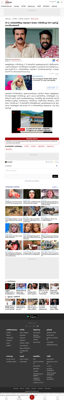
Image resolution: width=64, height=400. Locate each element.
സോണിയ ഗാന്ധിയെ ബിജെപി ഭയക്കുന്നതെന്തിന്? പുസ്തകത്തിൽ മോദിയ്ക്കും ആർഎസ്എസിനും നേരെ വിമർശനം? (44, 307)
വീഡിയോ (46, 6)
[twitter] (30, 326)
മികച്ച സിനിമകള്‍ (25, 348)
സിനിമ (23, 6)
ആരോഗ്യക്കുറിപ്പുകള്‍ (36, 336)
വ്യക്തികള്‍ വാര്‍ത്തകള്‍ (36, 379)
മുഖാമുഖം (23, 335)
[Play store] (58, 2)
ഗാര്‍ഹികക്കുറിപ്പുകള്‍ (50, 378)
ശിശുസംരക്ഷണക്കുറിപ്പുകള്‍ (51, 374)
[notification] (61, 2)
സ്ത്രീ (39, 6)
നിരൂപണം (23, 338)
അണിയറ (22, 340)
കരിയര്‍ (8, 345)
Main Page (16, 388)
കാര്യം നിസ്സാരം (24, 332)
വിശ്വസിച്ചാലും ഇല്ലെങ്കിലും (38, 374)
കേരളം (16, 6)
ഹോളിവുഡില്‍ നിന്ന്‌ (24, 351)
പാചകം (49, 366)
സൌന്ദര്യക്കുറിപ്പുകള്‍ (50, 369)
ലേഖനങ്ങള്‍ (36, 332)
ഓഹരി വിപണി (10, 359)
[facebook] (26, 326)
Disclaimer (33, 388)
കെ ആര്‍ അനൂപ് (15, 59)
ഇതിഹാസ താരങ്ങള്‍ (52, 338)
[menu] (2, 2)
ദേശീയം (8, 332)
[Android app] (32, 316)
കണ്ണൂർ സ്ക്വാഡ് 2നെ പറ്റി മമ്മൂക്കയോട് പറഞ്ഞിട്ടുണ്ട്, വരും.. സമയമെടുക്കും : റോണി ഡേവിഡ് (10, 292)
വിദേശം (8, 335)
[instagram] (37, 326)
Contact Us (40, 388)
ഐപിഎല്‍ (50, 342)
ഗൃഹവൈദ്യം (36, 342)
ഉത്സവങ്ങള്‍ (36, 366)
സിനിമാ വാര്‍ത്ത (23, 19)
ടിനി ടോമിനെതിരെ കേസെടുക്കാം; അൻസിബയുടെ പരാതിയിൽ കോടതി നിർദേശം (33, 292)
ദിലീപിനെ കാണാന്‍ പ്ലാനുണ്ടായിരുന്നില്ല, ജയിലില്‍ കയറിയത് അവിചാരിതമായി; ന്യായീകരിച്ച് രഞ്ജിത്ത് (32, 142)
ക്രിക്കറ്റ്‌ (54, 6)
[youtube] (33, 326)
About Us (22, 388)
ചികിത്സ (35, 339)
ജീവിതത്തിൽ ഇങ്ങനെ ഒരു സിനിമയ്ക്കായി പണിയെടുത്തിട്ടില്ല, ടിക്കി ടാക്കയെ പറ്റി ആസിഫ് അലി (21, 292)
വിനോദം (8, 19)
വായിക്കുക (11, 281)
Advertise (28, 388)
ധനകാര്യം (9, 340)
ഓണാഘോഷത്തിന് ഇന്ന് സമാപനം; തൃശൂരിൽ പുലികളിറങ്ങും (21, 307)
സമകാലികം (9, 338)
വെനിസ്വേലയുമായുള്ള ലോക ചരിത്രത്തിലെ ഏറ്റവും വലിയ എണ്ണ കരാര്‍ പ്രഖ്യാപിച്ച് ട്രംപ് (54, 307)
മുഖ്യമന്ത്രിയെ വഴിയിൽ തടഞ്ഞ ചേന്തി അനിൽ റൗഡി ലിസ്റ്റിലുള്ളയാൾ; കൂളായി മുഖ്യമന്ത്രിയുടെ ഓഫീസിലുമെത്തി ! (10, 307)
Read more (21, 129)
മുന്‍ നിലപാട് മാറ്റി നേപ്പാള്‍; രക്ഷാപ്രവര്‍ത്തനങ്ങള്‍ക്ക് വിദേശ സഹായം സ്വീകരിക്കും (32, 307)
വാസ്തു (35, 371)
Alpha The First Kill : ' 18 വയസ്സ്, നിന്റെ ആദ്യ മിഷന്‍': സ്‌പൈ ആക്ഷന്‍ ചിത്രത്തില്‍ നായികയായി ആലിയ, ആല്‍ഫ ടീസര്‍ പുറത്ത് (44, 292)
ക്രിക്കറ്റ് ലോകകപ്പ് (52, 345)
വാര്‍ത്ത (33, 146)
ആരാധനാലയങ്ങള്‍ (38, 362)
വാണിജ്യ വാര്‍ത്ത (11, 361)
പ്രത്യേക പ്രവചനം (38, 382)
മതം (34, 359)
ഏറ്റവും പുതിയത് (13, 297)
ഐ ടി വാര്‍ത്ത (24, 359)
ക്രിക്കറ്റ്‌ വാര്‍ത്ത (51, 332)
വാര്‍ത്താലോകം (6, 6)
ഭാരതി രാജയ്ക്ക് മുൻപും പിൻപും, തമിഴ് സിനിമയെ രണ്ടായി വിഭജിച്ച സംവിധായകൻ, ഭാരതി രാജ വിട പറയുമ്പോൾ (55, 292)
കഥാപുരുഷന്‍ (24, 345)
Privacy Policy (47, 388)
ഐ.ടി (8, 343)
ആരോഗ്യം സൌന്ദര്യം (52, 362)
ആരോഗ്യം (31, 6)
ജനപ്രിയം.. (9, 149)
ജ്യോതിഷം (41, 146)
